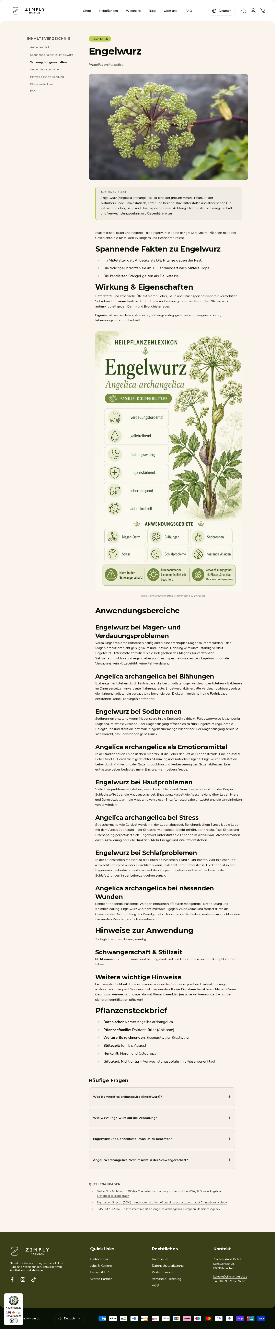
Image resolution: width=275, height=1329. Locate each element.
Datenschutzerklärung (168, 1266)
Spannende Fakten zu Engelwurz (51, 55)
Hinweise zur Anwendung (47, 77)
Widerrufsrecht (163, 1272)
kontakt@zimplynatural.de (230, 1277)
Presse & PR (99, 1272)
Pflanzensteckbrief (42, 84)
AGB (155, 1286)
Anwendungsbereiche (44, 69)
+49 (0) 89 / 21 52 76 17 (229, 1281)
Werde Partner (101, 1279)
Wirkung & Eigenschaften (48, 62)
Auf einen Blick (40, 47)
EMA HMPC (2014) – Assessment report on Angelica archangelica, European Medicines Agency (158, 1209)
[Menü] (20, 1295)
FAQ (33, 91)
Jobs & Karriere (101, 1266)
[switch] (14, 1320)
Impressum (160, 1259)
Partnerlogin (99, 1259)
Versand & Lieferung (166, 1279)
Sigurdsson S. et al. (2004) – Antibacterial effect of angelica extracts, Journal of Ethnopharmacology (162, 1202)
